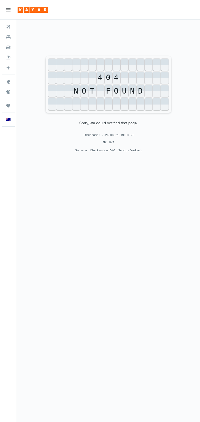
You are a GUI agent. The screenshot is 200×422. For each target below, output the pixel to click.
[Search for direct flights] (8, 92)
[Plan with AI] (8, 68)
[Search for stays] (8, 37)
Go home (81, 150)
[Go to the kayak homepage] (33, 10)
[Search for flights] (8, 27)
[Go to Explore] (8, 81)
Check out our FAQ (102, 150)
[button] (8, 9)
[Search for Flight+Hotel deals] (8, 57)
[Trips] (8, 106)
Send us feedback (130, 150)
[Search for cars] (8, 47)
